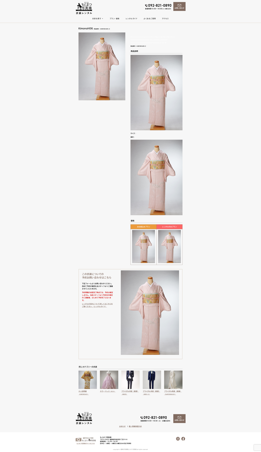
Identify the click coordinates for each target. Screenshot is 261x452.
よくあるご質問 (150, 18)
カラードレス (108, 391)
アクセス (165, 18)
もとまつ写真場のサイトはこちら (86, 443)
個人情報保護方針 (135, 426)
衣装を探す (96, 18)
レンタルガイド (132, 18)
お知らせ (122, 426)
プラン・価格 (114, 18)
